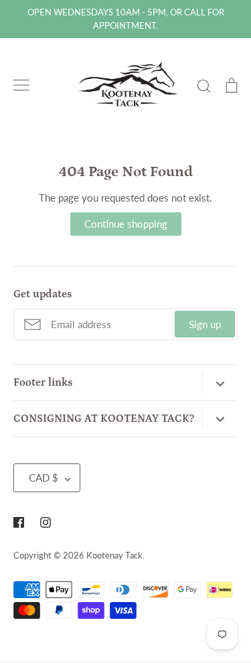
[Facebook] (18, 522)
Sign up (205, 324)
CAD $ (43, 477)
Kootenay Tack (114, 555)
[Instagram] (45, 522)
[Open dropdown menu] (220, 383)
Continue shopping (125, 224)
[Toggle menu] (21, 85)
